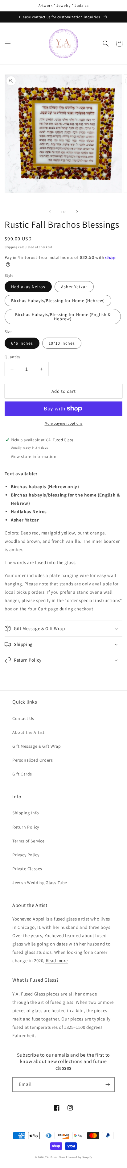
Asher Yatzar (74, 286)
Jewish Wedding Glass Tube (39, 882)
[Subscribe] (107, 1084)
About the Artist (28, 732)
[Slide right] (77, 211)
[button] (7, 43)
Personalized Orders (32, 760)
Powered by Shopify (79, 1157)
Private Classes (27, 868)
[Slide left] (50, 211)
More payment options (64, 423)
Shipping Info (25, 813)
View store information (33, 456)
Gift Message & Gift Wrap (36, 746)
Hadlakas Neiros (28, 286)
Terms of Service (28, 841)
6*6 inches (22, 343)
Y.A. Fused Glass (55, 1157)
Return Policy (25, 827)
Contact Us (23, 718)
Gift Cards (22, 774)
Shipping (11, 247)
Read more (56, 960)
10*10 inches (62, 343)
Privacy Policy (25, 855)
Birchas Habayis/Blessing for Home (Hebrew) (58, 300)
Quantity (12, 357)
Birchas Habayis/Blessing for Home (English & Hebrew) (63, 317)
